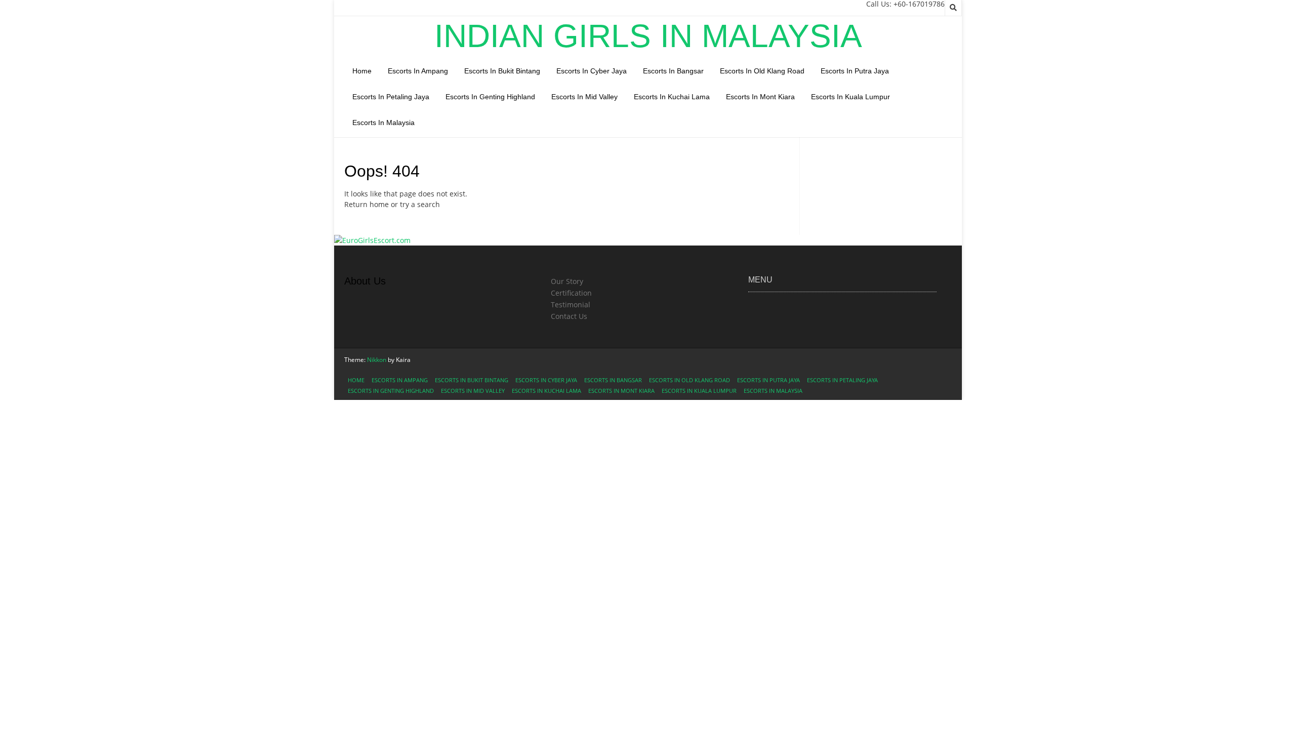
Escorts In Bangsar (673, 71)
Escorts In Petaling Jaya (390, 97)
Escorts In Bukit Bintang (502, 71)
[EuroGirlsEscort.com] (372, 240)
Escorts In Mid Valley (584, 97)
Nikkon (376, 359)
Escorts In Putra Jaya (855, 71)
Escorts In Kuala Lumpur (850, 97)
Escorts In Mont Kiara (760, 97)
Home (362, 71)
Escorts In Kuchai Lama (672, 97)
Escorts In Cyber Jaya (591, 71)
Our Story (567, 281)
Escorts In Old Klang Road (762, 71)
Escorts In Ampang (418, 71)
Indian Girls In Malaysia (648, 36)
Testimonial (570, 304)
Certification (571, 293)
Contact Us (569, 316)
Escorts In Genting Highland (490, 97)
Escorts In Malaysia (383, 122)
